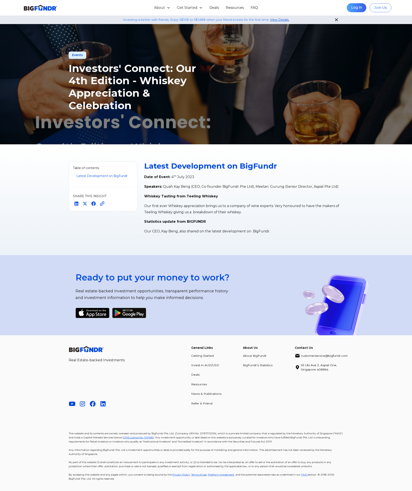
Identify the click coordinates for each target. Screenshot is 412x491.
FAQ (254, 8)
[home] (59, 8)
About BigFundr (255, 355)
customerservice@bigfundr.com (324, 355)
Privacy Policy (181, 474)
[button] (162, 7)
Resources (235, 8)
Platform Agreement (221, 474)
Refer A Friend (201, 403)
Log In (356, 7)
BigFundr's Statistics (258, 365)
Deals (214, 8)
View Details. (279, 20)
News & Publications (206, 393)
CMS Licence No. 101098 (138, 437)
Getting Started (202, 355)
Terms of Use (199, 474)
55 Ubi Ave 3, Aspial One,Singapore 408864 (319, 367)
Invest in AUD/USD (205, 365)
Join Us (380, 8)
